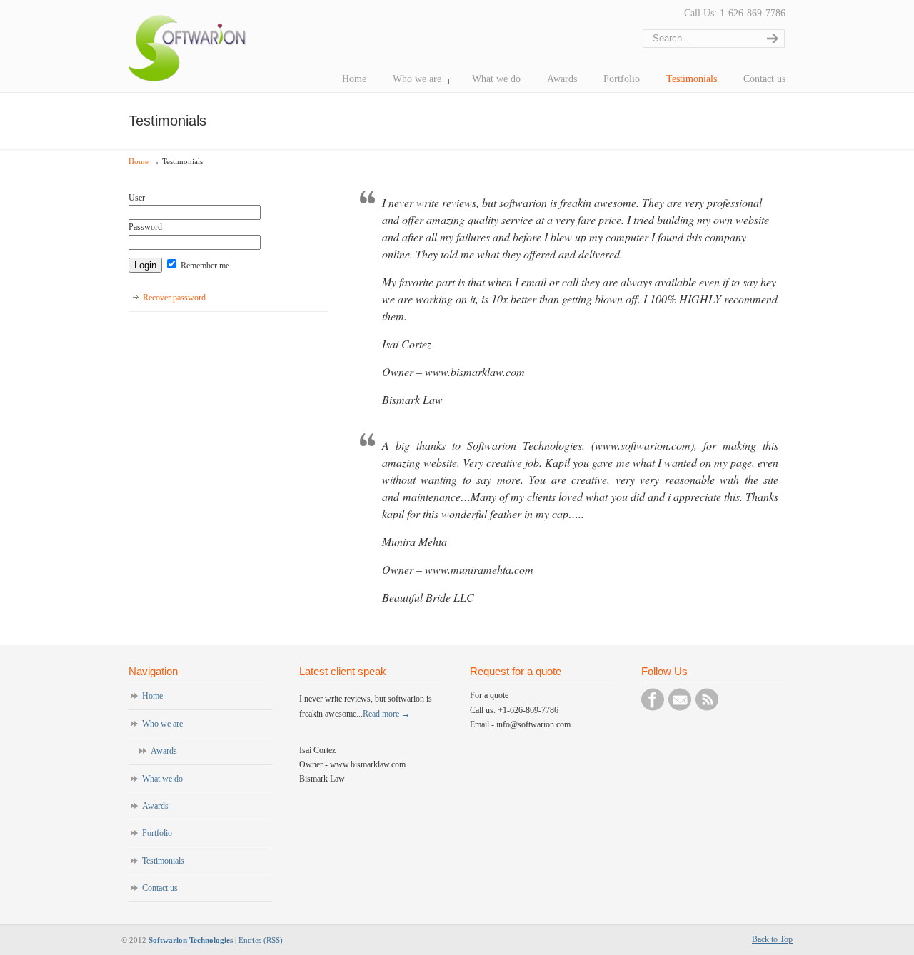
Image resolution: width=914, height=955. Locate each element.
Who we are (162, 724)
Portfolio (157, 833)
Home (139, 161)
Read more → (386, 714)
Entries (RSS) (260, 940)
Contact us (160, 888)
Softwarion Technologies (191, 940)
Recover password (174, 298)
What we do (162, 779)
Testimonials (163, 861)
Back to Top (772, 939)
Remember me (204, 266)
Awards (164, 751)
